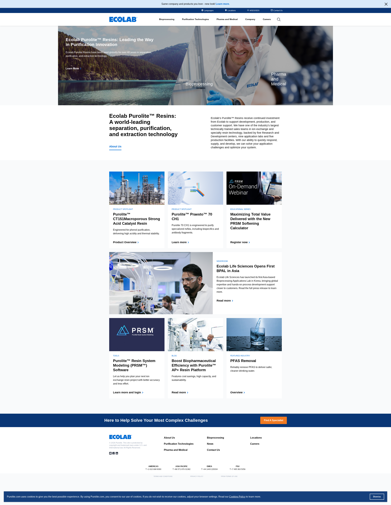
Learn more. (223, 4)
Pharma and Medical (175, 450)
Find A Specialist (273, 420)
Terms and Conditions (162, 476)
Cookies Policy (237, 496)
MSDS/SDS (254, 10)
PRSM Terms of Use (229, 476)
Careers (267, 19)
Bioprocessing (215, 437)
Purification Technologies (179, 444)
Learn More (72, 68)
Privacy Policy (196, 476)
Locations (232, 10)
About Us (115, 146)
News (210, 444)
